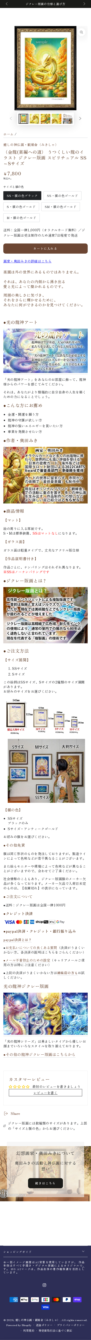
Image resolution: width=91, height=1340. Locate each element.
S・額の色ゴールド (21, 207)
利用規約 (28, 1330)
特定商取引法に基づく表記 (55, 1330)
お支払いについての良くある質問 (31, 947)
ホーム (8, 134)
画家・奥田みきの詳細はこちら (27, 261)
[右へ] (84, 4)
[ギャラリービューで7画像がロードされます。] (67, 119)
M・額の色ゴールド (21, 218)
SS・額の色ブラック (22, 196)
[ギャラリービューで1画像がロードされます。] (23, 119)
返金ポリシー (44, 1325)
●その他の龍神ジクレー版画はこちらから (39, 1054)
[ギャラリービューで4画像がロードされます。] (34, 119)
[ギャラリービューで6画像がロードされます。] (56, 119)
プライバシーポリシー (71, 1325)
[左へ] (7, 4)
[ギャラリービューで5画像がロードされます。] (45, 119)
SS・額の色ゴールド (62, 196)
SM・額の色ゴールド (60, 207)
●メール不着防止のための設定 (26, 960)
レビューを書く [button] (45, 1092)
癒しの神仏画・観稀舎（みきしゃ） (31, 144)
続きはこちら (45, 1183)
